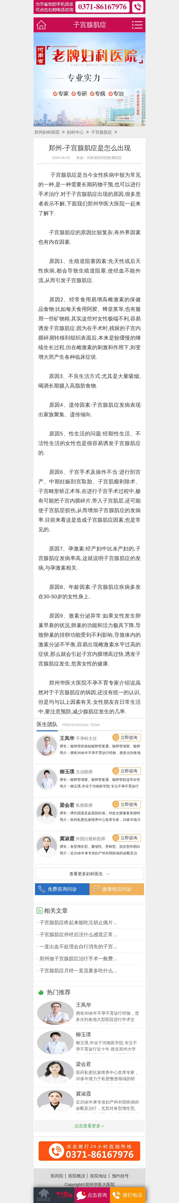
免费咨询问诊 (62, 889)
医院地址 (98, 1176)
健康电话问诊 (116, 889)
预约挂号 (120, 1176)
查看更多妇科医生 (86, 873)
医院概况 (76, 1176)
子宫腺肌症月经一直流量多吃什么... (78, 970)
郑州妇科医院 (47, 132)
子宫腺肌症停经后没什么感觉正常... (78, 934)
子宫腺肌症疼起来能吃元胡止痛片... (78, 922)
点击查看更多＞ (89, 1126)
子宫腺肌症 (101, 132)
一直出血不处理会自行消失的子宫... (78, 946)
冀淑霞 (67, 838)
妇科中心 (75, 132)
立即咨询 (129, 737)
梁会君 (67, 805)
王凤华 (67, 738)
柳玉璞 (67, 771)
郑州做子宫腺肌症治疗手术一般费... (78, 958)
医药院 (57, 1176)
